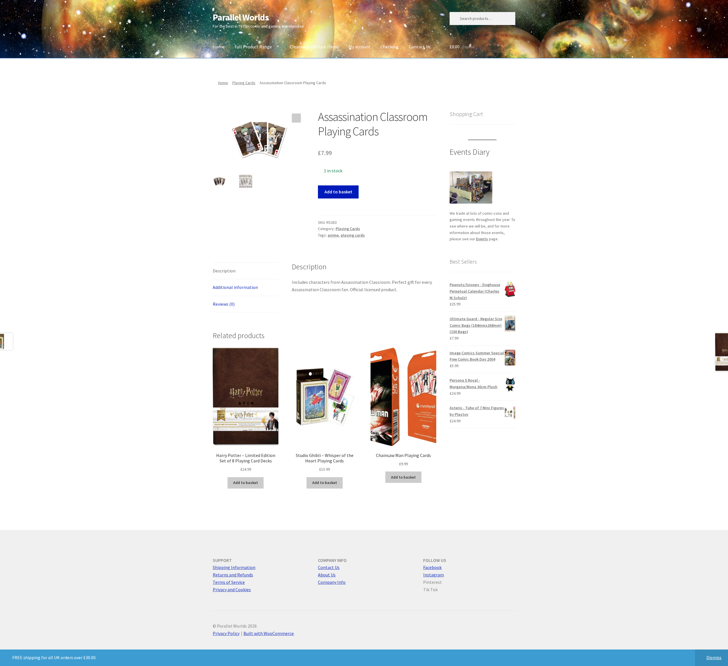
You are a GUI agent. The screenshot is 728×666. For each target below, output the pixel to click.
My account (360, 46)
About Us (327, 575)
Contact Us (420, 46)
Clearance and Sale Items (314, 46)
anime (333, 235)
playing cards (353, 235)
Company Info (332, 582)
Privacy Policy (226, 633)
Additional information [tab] (235, 287)
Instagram (433, 575)
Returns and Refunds (233, 575)
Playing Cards (243, 82)
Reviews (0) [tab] (224, 304)
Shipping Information (234, 567)
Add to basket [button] (245, 482)
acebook (433, 567)
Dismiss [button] (713, 657)
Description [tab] (224, 271)
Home (219, 46)
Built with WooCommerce (268, 633)
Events (482, 238)
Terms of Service (229, 582)
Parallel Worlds (241, 17)
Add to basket (338, 192)
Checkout (389, 46)
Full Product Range (253, 46)
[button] (296, 118)
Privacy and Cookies (232, 589)
